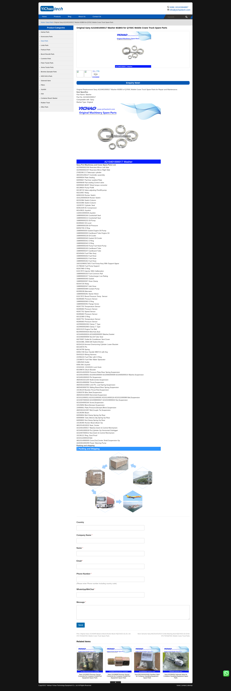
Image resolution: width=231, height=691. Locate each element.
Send (80, 625)
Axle (42, 94)
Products (57, 16)
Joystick (43, 89)
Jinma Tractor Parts (47, 67)
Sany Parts (49, 22)
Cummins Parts (46, 58)
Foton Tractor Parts (47, 63)
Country (80, 522)
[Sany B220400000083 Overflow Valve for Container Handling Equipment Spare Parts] (147, 672)
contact (184, 685)
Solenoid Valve (46, 81)
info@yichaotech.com (180, 10)
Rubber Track (45, 103)
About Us (81, 16)
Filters (43, 85)
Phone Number (84, 574)
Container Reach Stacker (49, 98)
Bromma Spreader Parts (49, 72)
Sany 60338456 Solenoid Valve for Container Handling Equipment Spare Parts (176, 676)
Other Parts (44, 107)
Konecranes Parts (47, 36)
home (178, 685)
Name (80, 548)
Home (44, 16)
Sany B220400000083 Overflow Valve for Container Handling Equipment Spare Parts (147, 676)
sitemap (189, 685)
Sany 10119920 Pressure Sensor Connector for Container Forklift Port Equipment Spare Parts (90, 676)
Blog (69, 16)
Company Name (84, 535)
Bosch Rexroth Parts (47, 54)
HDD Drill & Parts (46, 76)
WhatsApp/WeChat (86, 589)
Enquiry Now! (133, 83)
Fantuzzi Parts (45, 50)
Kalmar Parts (45, 32)
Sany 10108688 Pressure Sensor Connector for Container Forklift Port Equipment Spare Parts (118, 676)
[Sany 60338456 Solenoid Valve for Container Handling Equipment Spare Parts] (176, 672)
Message (81, 602)
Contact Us (97, 16)
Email (80, 561)
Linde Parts (44, 45)
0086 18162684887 (179, 7)
